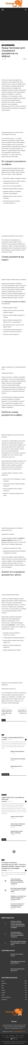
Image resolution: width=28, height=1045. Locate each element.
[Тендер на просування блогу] (14, 729)
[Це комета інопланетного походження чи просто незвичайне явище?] (5, 906)
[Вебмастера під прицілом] (5, 753)
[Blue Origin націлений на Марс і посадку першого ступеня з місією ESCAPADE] (5, 890)
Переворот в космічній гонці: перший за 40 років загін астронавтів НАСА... (18, 898)
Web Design (11, 1035)
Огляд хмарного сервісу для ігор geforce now (22, 711)
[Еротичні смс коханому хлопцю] (5, 956)
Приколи (7, 1037)
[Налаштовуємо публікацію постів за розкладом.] (5, 826)
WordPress (4, 794)
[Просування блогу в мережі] (5, 760)
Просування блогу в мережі (18, 758)
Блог (3, 1035)
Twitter (17, 1035)
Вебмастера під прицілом (17, 751)
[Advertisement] (14, 26)
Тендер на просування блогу (13, 737)
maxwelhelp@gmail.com (19, 1031)
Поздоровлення (14, 1037)
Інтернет (22, 1035)
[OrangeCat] (14, 4)
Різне (7, 42)
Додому (3, 42)
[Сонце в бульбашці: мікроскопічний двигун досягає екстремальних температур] (5, 881)
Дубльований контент (16, 766)
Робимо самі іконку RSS (17, 816)
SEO (3, 734)
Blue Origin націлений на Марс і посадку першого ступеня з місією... (18, 890)
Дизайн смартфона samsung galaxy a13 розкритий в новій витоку (7, 712)
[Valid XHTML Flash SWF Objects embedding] (5, 833)
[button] (2, 10)
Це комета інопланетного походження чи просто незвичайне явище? (17, 905)
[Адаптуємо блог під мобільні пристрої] (14, 787)
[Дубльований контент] (5, 768)
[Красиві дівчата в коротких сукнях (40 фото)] (5, 963)
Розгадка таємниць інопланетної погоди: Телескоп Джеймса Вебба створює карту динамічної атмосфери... (14, 865)
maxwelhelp (4, 739)
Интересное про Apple (15, 42)
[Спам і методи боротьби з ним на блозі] (5, 970)
